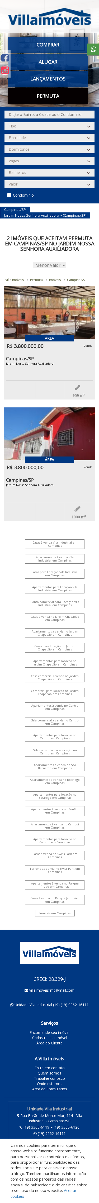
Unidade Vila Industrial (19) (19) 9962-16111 (52, 1004)
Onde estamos (49, 1083)
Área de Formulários (49, 1088)
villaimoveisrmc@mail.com (51, 990)
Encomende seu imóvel (49, 1032)
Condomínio (23, 195)
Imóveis (55, 280)
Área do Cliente (49, 1042)
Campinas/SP (77, 280)
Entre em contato (50, 1067)
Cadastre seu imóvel (49, 1037)
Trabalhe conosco (49, 1078)
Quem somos (49, 1073)
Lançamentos (47, 78)
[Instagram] (5, 70)
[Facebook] (5, 58)
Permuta (48, 96)
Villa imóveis (14, 280)
